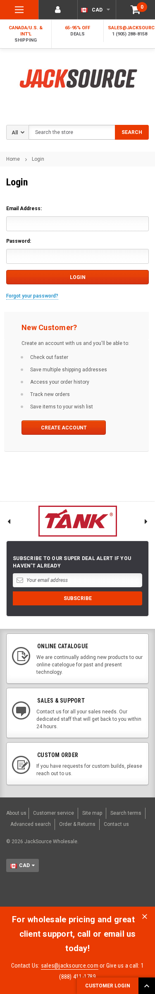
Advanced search (30, 824)
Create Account (64, 428)
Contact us (116, 824)
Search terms (125, 813)
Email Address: (24, 208)
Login (38, 159)
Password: (18, 241)
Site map (92, 813)
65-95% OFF (77, 31)
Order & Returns (77, 824)
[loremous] (77, 521)
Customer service (53, 813)
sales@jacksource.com (69, 965)
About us (16, 813)
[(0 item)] (136, 9)
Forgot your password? (32, 296)
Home (13, 159)
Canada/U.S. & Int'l (26, 34)
